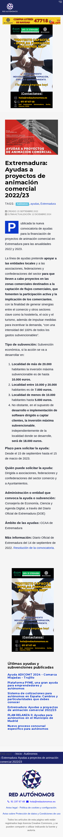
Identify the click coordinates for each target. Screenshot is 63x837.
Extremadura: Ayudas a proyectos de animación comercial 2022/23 (33, 709)
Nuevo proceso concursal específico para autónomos (28, 727)
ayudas (34, 203)
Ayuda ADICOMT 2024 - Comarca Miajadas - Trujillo (32, 676)
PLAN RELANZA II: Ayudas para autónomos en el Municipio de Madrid (30, 718)
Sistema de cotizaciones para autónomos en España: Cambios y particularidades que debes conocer (33, 698)
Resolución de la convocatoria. (34, 548)
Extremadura (48, 203)
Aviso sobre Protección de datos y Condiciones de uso (31, 813)
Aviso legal (11, 807)
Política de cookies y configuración (38, 807)
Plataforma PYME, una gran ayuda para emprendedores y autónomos (33, 685)
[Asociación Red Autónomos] (10, 7)
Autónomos (22, 204)
